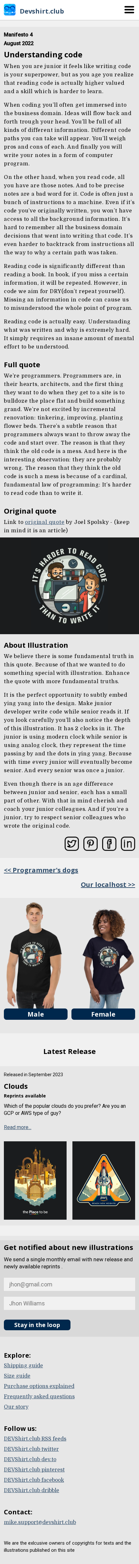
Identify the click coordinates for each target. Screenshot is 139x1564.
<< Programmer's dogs (41, 870)
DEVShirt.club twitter (31, 1449)
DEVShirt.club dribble (31, 1490)
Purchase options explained (39, 1386)
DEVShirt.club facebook (34, 1480)
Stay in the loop (37, 1325)
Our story (16, 1407)
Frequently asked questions (39, 1397)
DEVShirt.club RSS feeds (35, 1439)
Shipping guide (23, 1366)
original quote (44, 522)
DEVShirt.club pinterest (34, 1470)
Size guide (17, 1376)
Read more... (17, 1127)
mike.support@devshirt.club (40, 1522)
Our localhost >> (108, 884)
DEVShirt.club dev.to (30, 1459)
